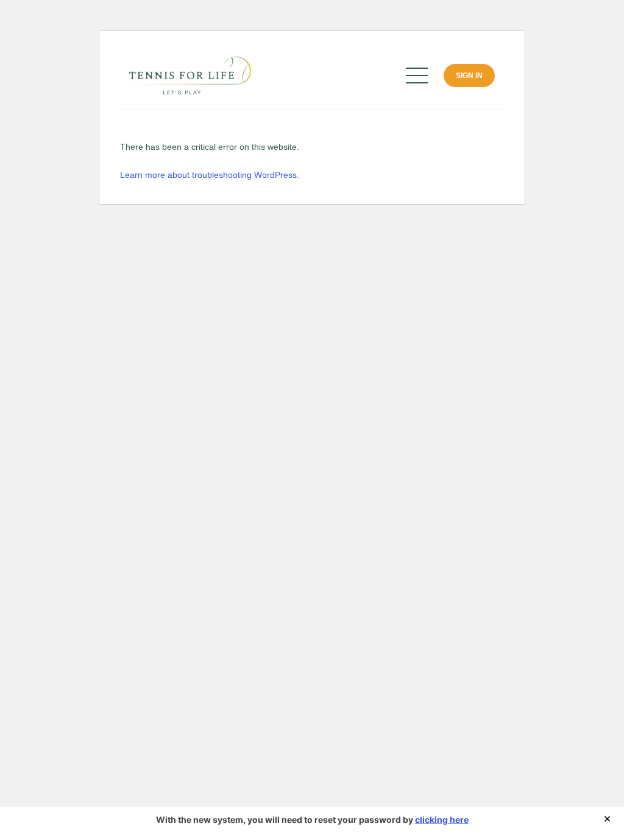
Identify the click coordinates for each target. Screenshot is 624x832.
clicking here (442, 819)
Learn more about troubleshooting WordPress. (209, 175)
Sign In (469, 75)
